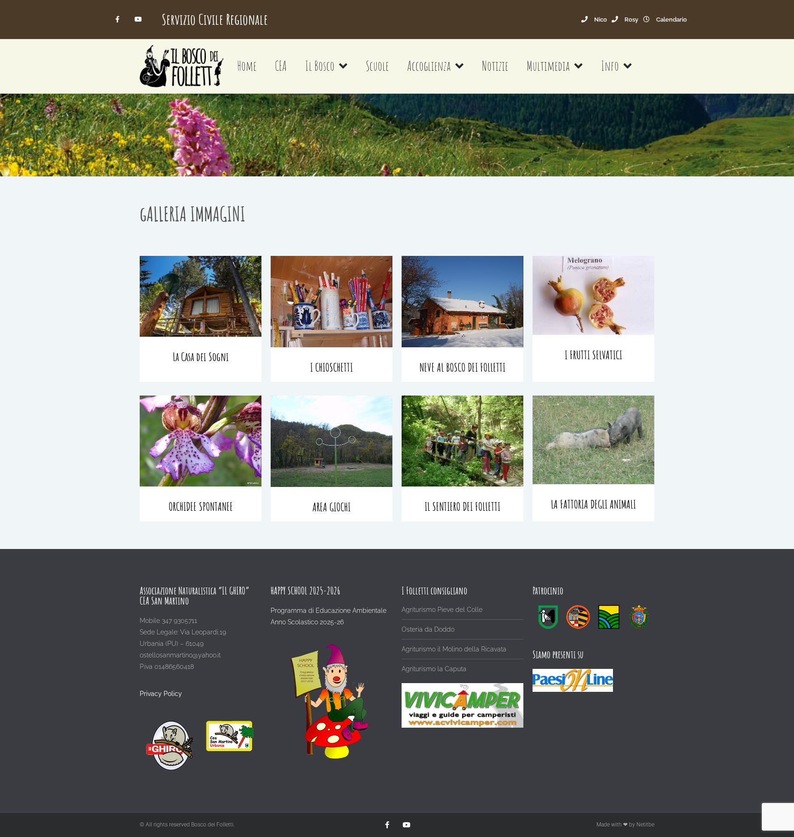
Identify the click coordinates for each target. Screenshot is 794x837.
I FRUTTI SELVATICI (593, 355)
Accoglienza (429, 66)
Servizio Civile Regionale (215, 19)
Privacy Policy (161, 693)
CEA (281, 66)
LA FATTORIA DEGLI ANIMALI (593, 504)
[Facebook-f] (118, 19)
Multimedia (548, 66)
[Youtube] (138, 19)
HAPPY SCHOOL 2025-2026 (305, 590)
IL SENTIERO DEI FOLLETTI (462, 506)
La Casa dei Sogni (201, 357)
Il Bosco (320, 66)
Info (610, 66)
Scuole (377, 66)
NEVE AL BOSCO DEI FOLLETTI (462, 367)
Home (246, 66)
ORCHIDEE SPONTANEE (201, 506)
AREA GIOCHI (331, 507)
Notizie (495, 66)
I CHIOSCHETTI (331, 367)
